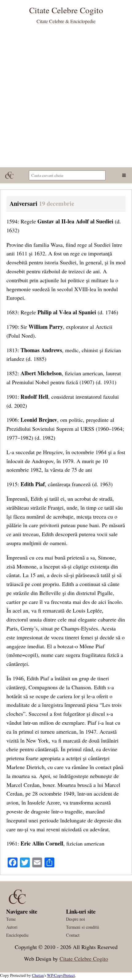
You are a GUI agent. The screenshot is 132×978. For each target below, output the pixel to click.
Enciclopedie (17, 935)
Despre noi (75, 919)
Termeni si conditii (82, 927)
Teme (11, 919)
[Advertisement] (66, 98)
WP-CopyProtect (61, 975)
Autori (11, 927)
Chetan (38, 975)
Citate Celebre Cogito (84, 958)
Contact (73, 935)
